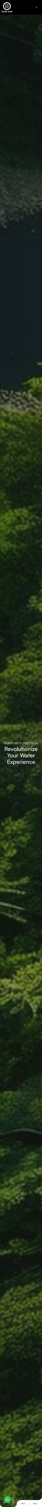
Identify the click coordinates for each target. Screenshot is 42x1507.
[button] (23, 1503)
